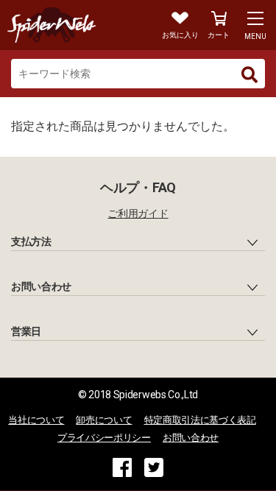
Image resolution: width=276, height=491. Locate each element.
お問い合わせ (191, 437)
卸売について (104, 419)
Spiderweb (69, 25)
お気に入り (180, 35)
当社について (36, 419)
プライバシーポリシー (104, 437)
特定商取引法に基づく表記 (200, 419)
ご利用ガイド (137, 213)
